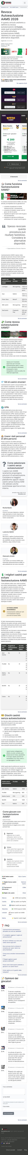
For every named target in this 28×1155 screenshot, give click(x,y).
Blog (25, 1150)
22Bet (24, 887)
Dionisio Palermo (9, 43)
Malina (4, 918)
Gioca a (10, 157)
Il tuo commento (7, 1087)
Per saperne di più (22, 83)
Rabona (4, 898)
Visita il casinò (20, 92)
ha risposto (5, 510)
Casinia (4, 901)
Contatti (19, 1150)
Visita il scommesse (9, 92)
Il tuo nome (6, 1106)
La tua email (6, 1097)
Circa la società (10, 1150)
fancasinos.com (5, 1131)
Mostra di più (14, 164)
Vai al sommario (22, 180)
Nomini (4, 905)
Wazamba (5, 909)
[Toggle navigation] (25, 2)
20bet (24, 893)
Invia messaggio (8, 1113)
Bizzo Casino (7, 126)
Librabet (4, 912)
